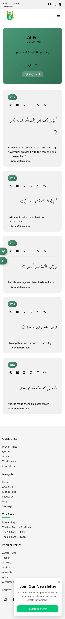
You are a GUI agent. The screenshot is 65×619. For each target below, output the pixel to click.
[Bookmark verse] (31, 105)
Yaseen (6, 557)
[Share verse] (44, 105)
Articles (6, 456)
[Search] (50, 5)
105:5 (12, 364)
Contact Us (8, 466)
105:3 (12, 243)
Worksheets (9, 461)
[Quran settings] (3, 251)
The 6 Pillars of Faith (14, 537)
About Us (7, 487)
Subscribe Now (38, 609)
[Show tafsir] (17, 105)
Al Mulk (6, 562)
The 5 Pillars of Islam (14, 532)
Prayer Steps (9, 522)
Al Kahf (6, 577)
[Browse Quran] (3, 260)
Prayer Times (9, 446)
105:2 (12, 178)
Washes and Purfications (16, 527)
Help (5, 501)
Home (5, 482)
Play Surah (35, 74)
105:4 (12, 304)
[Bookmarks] (55, 5)
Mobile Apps (9, 491)
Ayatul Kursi (9, 553)
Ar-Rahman (8, 567)
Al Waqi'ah (8, 572)
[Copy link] (38, 105)
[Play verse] (11, 105)
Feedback (7, 496)
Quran (6, 451)
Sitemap (7, 506)
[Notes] (24, 105)
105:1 (12, 97)
